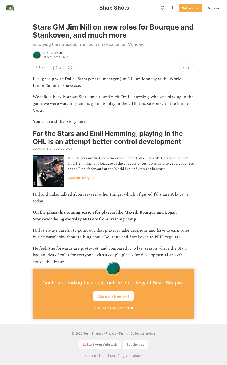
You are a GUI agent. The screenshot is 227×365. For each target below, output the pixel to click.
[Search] (162, 8)
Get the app (135, 344)
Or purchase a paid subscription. (113, 308)
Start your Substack (102, 344)
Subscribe (190, 8)
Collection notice (143, 333)
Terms (123, 333)
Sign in (213, 8)
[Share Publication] (172, 8)
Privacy (111, 333)
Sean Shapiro (52, 52)
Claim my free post (113, 296)
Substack (91, 355)
